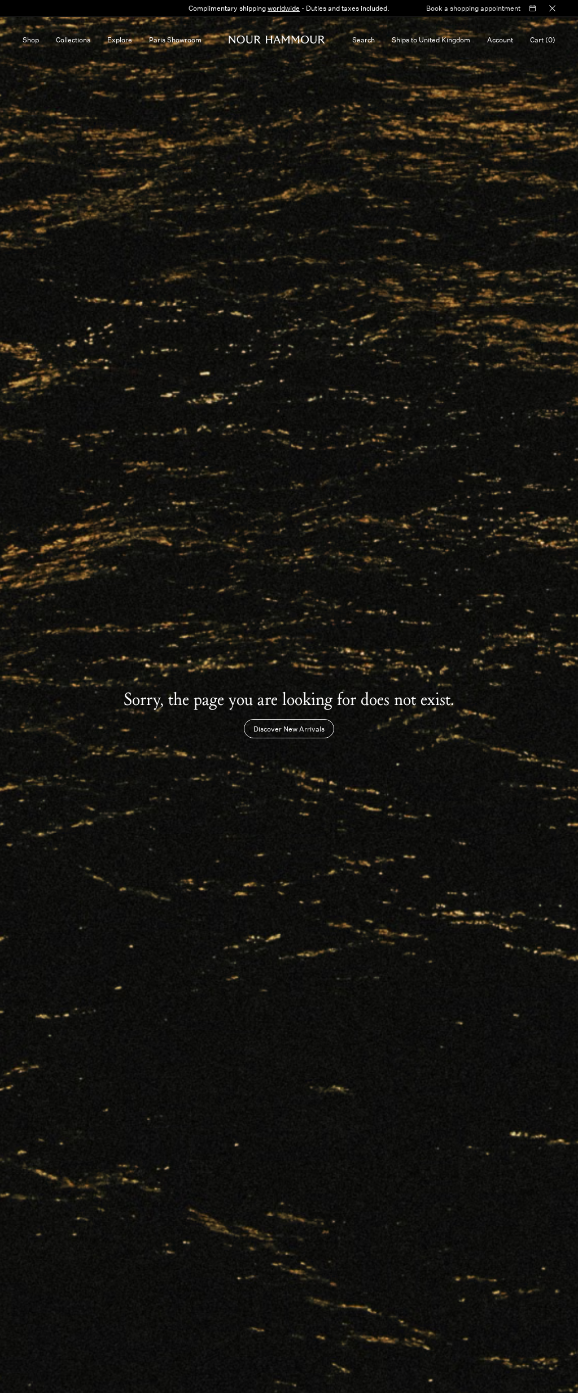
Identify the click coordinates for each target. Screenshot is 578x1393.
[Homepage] (277, 39)
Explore (119, 39)
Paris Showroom (175, 39)
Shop (31, 39)
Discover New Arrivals (289, 728)
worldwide (284, 7)
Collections (73, 39)
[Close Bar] (552, 8)
